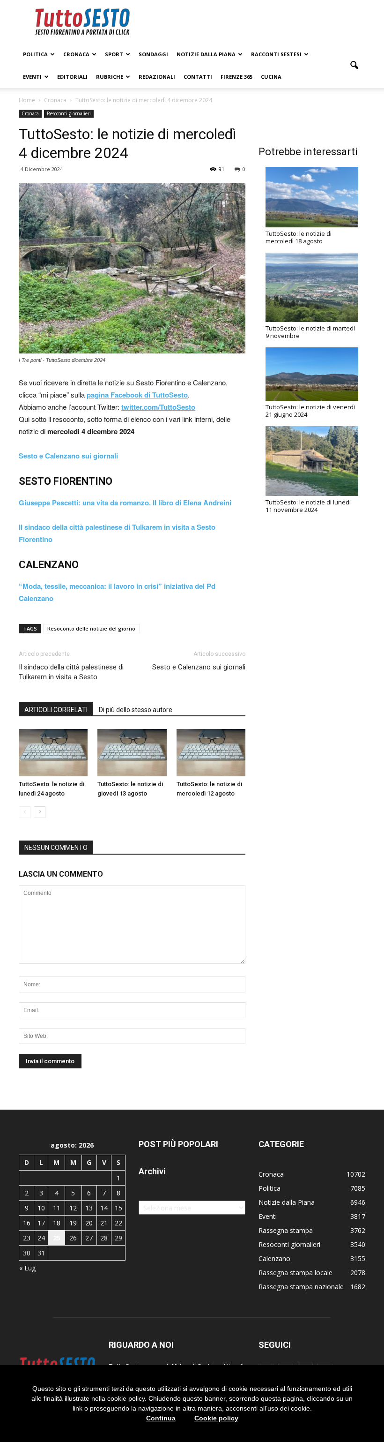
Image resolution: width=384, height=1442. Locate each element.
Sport (114, 54)
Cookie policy (216, 1418)
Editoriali (72, 76)
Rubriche (109, 76)
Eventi (32, 76)
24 (41, 1237)
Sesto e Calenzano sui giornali (198, 667)
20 (89, 1222)
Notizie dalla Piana (206, 54)
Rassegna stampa (285, 1230)
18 (56, 1222)
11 (56, 1207)
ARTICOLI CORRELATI (56, 709)
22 (118, 1222)
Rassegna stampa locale (295, 1272)
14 (104, 1207)
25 (56, 1237)
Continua (161, 1418)
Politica (35, 54)
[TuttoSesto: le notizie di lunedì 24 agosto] (53, 752)
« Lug (27, 1267)
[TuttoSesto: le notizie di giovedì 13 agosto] (131, 752)
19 (73, 1222)
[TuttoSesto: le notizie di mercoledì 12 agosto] (211, 752)
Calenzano (274, 1258)
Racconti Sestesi (276, 54)
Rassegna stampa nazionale (301, 1286)
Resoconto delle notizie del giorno (91, 628)
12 (73, 1207)
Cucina (271, 76)
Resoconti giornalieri (69, 113)
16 (26, 1222)
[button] (354, 65)
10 (41, 1207)
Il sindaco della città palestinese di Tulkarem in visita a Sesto (71, 672)
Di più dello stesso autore (135, 709)
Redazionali (157, 76)
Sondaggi (153, 54)
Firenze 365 (236, 76)
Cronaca (76, 54)
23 (26, 1237)
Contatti (198, 76)
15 (118, 1207)
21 (104, 1222)
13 (89, 1207)
